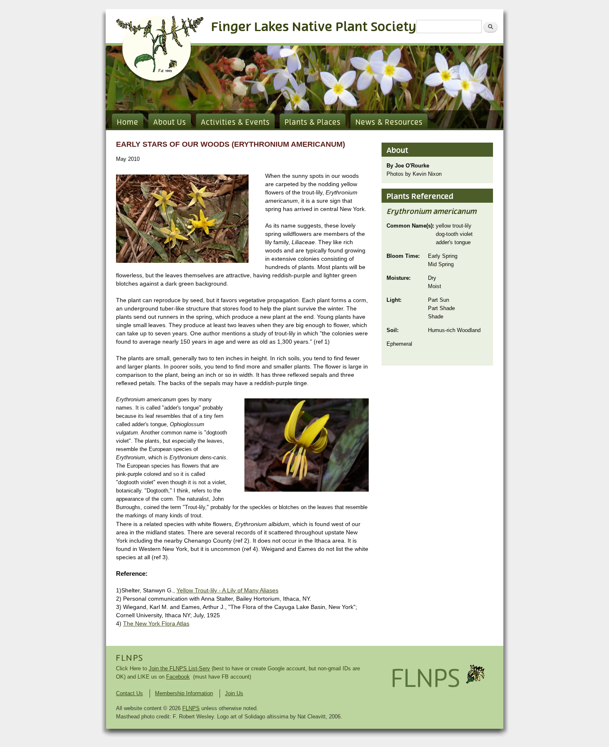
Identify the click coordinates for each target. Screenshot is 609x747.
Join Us (234, 693)
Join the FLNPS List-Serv (179, 668)
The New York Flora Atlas (156, 623)
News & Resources (389, 123)
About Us (169, 123)
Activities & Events (235, 123)
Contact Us (129, 693)
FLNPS (129, 658)
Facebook (178, 677)
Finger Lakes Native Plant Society (313, 27)
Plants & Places (313, 123)
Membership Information (184, 693)
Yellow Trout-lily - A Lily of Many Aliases (227, 590)
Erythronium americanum (431, 212)
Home (127, 123)
